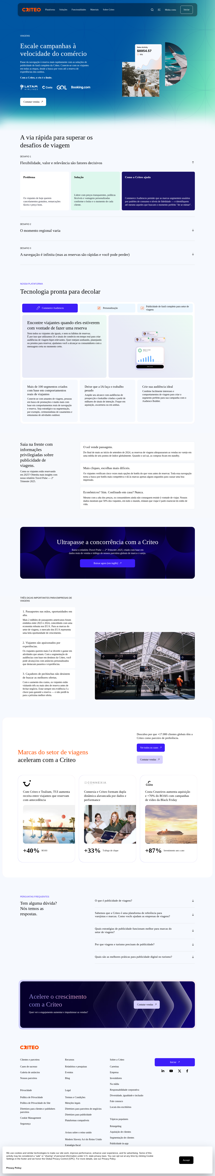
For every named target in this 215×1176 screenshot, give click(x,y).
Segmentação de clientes (122, 1137)
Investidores (116, 1078)
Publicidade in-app (119, 1143)
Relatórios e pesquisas (76, 1066)
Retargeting (115, 1126)
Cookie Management (30, 1118)
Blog (67, 1078)
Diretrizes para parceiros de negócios (83, 1108)
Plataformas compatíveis (77, 1120)
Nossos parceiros (28, 1078)
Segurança (25, 1123)
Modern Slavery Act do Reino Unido (83, 1139)
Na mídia (114, 1084)
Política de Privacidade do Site (35, 1103)
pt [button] (159, 9)
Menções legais (72, 1103)
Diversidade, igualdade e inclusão (126, 1095)
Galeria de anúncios (30, 1072)
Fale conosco (116, 1101)
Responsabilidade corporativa (124, 1089)
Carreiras (114, 1066)
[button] (152, 9)
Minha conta (170, 10)
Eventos (69, 1072)
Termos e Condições (75, 1097)
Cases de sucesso (28, 1066)
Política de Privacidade (31, 1097)
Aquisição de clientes (120, 1131)
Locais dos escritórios (120, 1107)
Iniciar (187, 9)
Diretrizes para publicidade (78, 1114)
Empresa (114, 1072)
